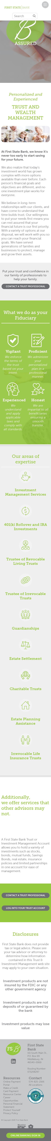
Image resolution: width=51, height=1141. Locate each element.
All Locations (35, 1084)
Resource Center (12, 1094)
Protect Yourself (11, 1110)
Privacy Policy (10, 1113)
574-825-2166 (36, 1081)
